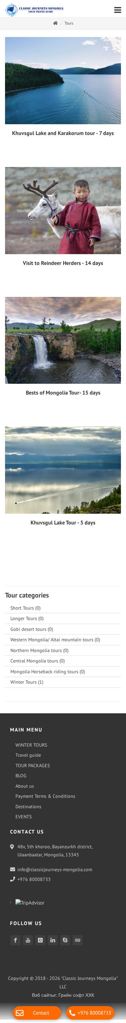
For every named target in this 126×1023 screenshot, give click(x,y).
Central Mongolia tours (37, 664)
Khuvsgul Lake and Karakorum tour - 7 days (63, 136)
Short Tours (25, 611)
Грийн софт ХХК (76, 998)
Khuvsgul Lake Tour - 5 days (63, 525)
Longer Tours (27, 622)
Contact (41, 1013)
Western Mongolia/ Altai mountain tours (55, 643)
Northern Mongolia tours (39, 654)
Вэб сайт (41, 998)
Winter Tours (26, 685)
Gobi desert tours (31, 632)
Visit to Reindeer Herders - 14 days (63, 266)
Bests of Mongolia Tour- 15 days (63, 396)
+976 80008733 (94, 1013)
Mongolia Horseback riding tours (47, 675)
